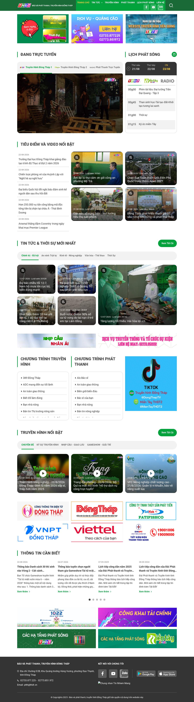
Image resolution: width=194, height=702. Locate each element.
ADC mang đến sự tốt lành (38, 384)
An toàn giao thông (34, 391)
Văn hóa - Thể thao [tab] (95, 255)
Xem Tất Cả (167, 243)
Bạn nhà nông (31, 404)
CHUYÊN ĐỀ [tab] (27, 444)
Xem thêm (22, 591)
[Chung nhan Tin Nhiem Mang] (137, 683)
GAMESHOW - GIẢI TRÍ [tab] (99, 444)
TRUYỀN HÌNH (112, 2)
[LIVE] (70, 103)
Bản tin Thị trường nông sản (38, 411)
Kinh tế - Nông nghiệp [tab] (71, 255)
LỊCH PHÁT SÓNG (145, 2)
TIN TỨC (96, 2)
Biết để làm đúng (32, 397)
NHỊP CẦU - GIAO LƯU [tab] (72, 444)
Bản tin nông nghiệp (88, 411)
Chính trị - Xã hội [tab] (30, 255)
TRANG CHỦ (83, 2)
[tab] (36, 67)
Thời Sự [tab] (111, 255)
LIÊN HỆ (160, 2)
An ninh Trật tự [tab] (49, 255)
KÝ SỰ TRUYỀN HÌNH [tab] (48, 444)
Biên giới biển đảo (87, 391)
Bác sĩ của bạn (85, 397)
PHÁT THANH (128, 2)
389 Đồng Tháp (31, 377)
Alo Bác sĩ (82, 377)
